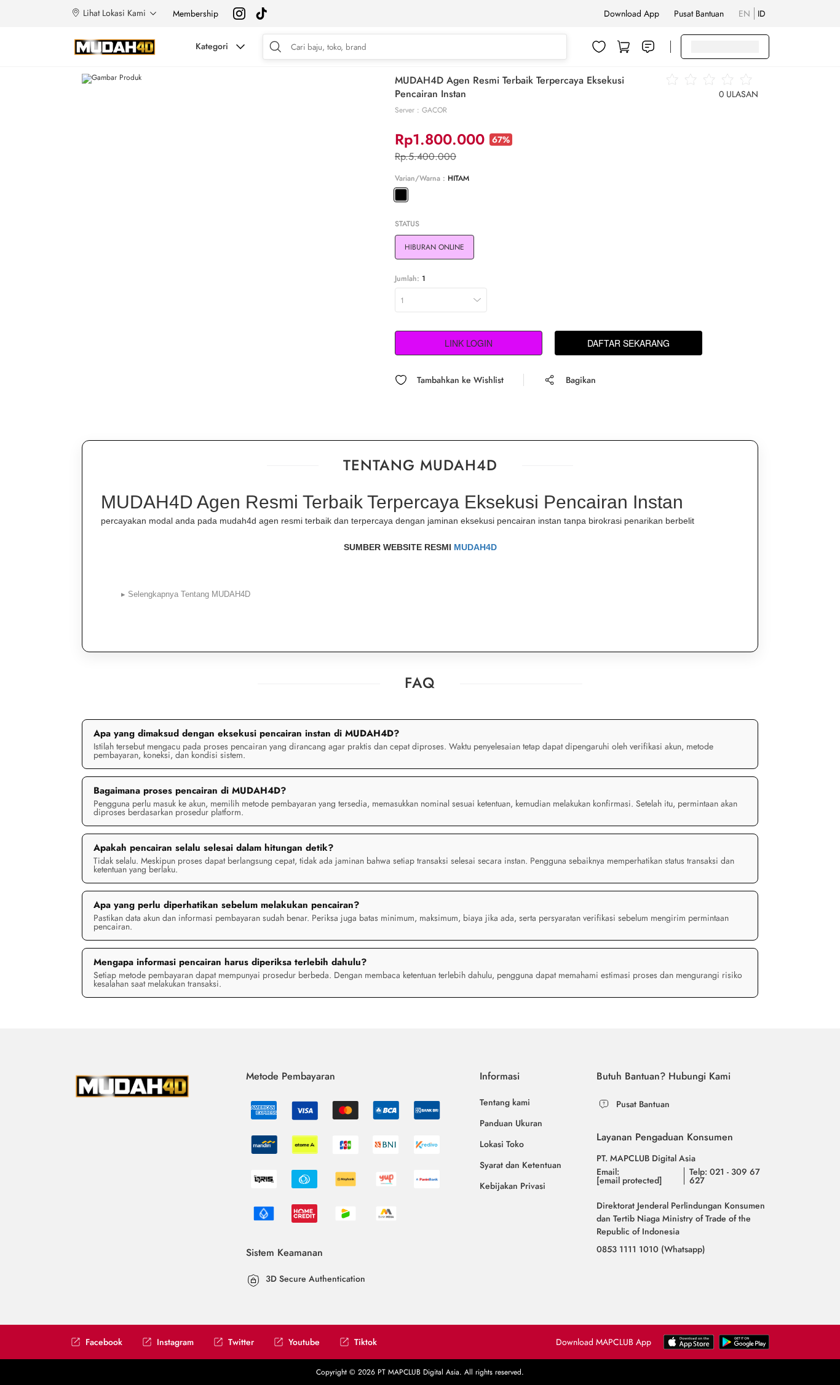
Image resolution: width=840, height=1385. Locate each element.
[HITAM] (401, 195)
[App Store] (744, 1341)
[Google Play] (689, 1341)
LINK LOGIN (469, 343)
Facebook (103, 1342)
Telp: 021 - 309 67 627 (724, 1176)
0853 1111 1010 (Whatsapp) (650, 1249)
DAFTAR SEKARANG (628, 343)
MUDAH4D (475, 547)
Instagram (175, 1342)
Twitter (241, 1342)
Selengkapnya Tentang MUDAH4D (185, 594)
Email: (629, 1176)
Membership (195, 13)
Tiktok (365, 1342)
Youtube (304, 1342)
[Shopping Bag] (623, 46)
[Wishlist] (599, 46)
